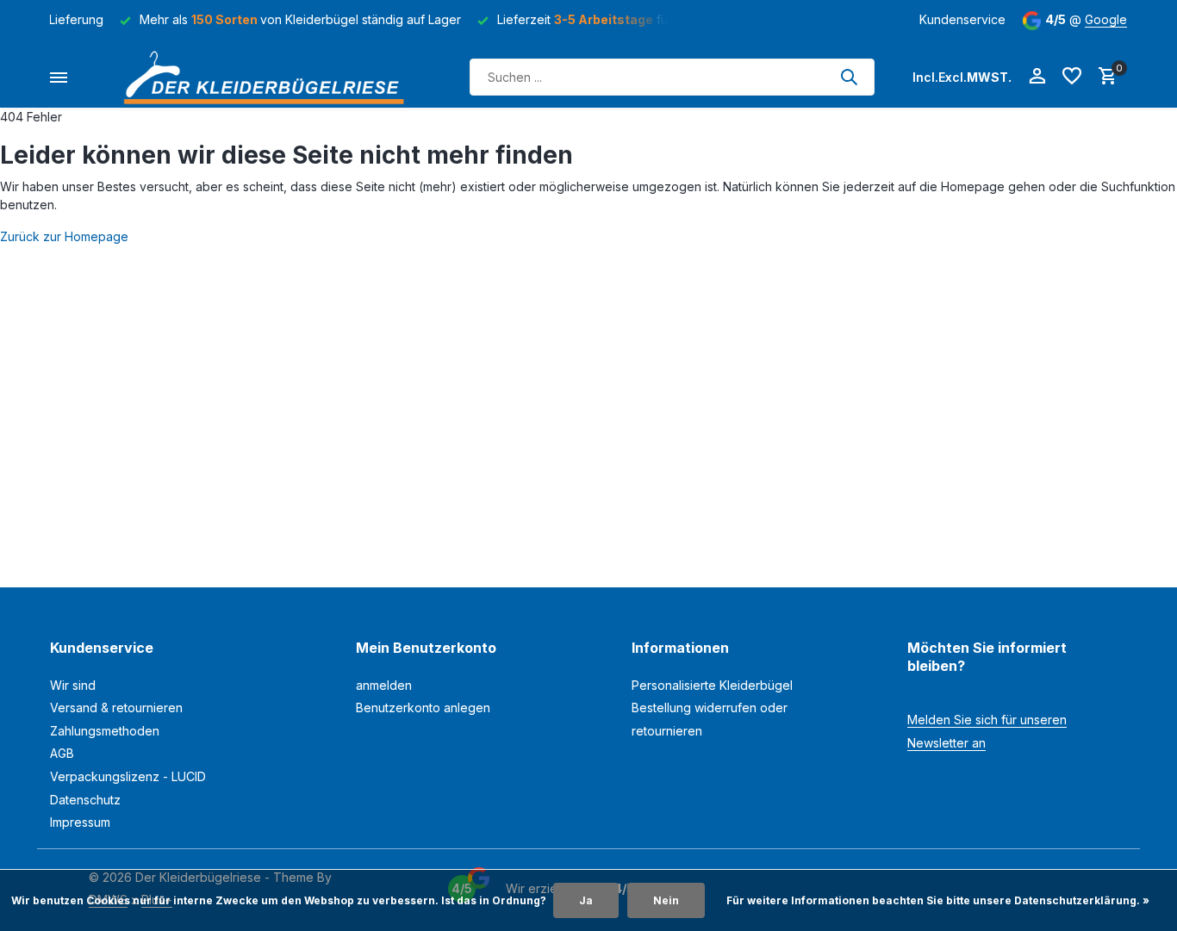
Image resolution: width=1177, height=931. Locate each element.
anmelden (384, 685)
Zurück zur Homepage (64, 236)
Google (1106, 19)
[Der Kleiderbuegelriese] (269, 77)
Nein (666, 900)
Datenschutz (85, 799)
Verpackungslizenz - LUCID (128, 776)
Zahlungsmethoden (104, 730)
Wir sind (73, 685)
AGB (62, 753)
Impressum (80, 822)
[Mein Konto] (1037, 76)
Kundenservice (962, 19)
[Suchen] (849, 76)
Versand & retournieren (116, 707)
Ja (586, 900)
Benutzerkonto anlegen (423, 707)
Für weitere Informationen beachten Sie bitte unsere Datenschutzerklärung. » (937, 900)
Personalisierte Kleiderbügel (712, 685)
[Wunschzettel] (1071, 76)
